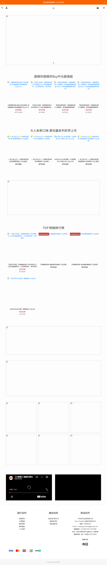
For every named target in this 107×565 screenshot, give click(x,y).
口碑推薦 (22, 521)
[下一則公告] (104, 2)
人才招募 (22, 529)
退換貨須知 (53, 521)
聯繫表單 (85, 539)
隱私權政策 (53, 524)
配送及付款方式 (53, 518)
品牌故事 (22, 518)
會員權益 (22, 526)
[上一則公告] (3, 2)
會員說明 (22, 524)
